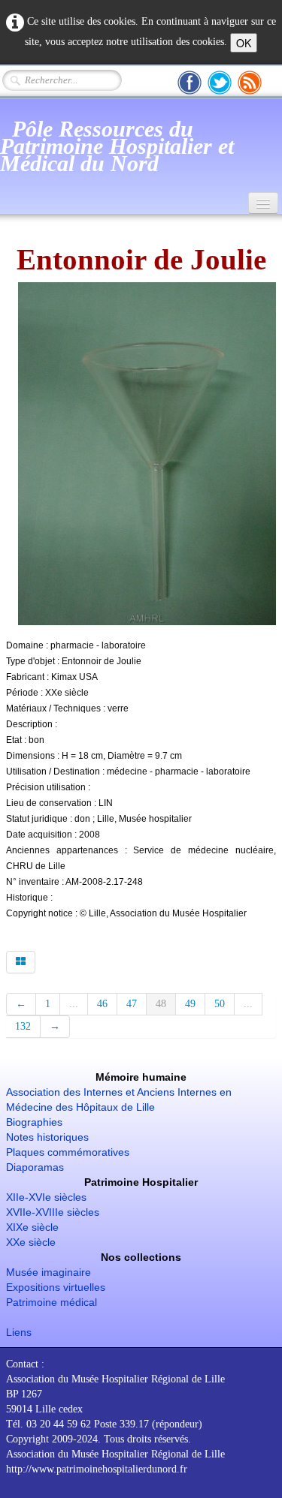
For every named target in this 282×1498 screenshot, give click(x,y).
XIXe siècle (32, 1227)
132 (23, 1026)
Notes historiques (47, 1137)
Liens (19, 1332)
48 (161, 1003)
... (73, 1003)
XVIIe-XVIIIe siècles (52, 1212)
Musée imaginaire (48, 1272)
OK (243, 42)
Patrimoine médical (51, 1302)
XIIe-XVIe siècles (46, 1197)
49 (190, 1003)
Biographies (34, 1122)
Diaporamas (35, 1167)
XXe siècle (31, 1242)
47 (131, 1003)
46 (102, 1003)
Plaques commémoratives (67, 1152)
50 (219, 1003)
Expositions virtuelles (55, 1287)
